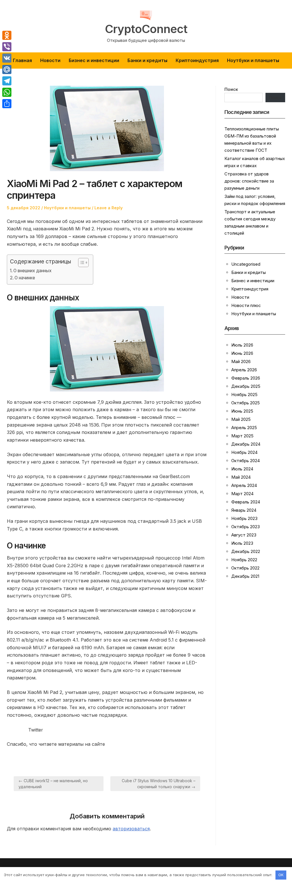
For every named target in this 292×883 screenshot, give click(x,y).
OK (280, 874)
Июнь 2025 (242, 411)
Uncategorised (245, 264)
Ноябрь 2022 (244, 559)
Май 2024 (241, 477)
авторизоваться (131, 828)
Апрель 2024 (244, 485)
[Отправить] (7, 103)
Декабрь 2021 (245, 576)
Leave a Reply (108, 207)
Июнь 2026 (242, 353)
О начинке (25, 277)
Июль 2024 (242, 469)
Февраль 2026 (245, 378)
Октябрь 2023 (245, 526)
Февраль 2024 (245, 502)
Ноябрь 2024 (244, 452)
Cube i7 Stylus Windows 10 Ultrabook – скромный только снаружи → (158, 783)
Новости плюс (246, 305)
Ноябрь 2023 (244, 518)
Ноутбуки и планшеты (253, 60)
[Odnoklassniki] (7, 35)
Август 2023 (243, 535)
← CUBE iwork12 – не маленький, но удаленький (53, 783)
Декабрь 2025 (245, 386)
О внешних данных (32, 270)
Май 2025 (241, 419)
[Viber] (7, 46)
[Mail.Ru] (7, 69)
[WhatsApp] (7, 92)
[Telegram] (7, 81)
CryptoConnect (146, 29)
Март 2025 (242, 436)
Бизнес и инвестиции (94, 60)
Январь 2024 (243, 510)
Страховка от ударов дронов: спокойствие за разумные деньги (249, 181)
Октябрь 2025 (245, 402)
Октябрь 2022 (245, 568)
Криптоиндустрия (197, 60)
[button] (80, 262)
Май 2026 (241, 361)
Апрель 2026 (244, 369)
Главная (22, 60)
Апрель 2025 (244, 427)
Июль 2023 (242, 543)
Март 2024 (242, 493)
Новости (50, 60)
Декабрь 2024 (245, 444)
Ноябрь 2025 (244, 394)
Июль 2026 (242, 345)
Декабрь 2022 (245, 551)
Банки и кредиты (147, 60)
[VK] (7, 58)
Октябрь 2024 (245, 460)
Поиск (231, 89)
